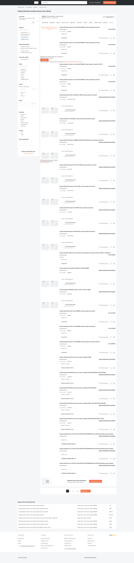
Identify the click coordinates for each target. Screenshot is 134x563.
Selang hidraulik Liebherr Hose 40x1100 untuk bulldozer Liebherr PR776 (35, 527)
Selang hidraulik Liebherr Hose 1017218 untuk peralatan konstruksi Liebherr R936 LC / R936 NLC (85, 252)
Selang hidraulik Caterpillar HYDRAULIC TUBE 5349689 (74, 268)
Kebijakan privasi (45, 540)
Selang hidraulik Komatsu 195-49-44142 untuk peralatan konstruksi (77, 231)
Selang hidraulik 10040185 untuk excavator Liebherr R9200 (75, 289)
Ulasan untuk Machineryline (47, 545)
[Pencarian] (42, 2)
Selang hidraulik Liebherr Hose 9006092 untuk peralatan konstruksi (77, 326)
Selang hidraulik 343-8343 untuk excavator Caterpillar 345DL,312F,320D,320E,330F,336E (83, 403)
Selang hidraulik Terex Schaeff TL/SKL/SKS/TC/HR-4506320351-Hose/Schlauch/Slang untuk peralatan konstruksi (89, 448)
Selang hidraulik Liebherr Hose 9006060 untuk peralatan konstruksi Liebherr (80, 341)
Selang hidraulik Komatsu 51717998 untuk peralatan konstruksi (76, 207)
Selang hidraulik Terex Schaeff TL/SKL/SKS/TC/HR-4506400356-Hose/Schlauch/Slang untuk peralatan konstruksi (89, 463)
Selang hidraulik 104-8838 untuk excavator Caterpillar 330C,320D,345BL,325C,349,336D (83, 372)
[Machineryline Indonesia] (25, 2)
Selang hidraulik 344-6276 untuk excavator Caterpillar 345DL (75, 357)
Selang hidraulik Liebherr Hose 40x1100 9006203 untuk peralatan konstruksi (80, 79)
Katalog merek (44, 547)
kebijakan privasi (67, 61)
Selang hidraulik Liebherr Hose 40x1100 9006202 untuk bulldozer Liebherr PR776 (81, 64)
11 (77, 491)
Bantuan (19, 540)
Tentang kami (21, 538)
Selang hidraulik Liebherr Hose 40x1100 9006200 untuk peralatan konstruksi (80, 27)
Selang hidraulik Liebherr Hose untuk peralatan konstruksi (31, 505)
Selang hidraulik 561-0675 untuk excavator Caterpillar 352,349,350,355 (78, 387)
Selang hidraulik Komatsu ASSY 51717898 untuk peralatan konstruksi (78, 165)
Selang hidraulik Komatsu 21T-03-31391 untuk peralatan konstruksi (77, 186)
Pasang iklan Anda (95, 481)
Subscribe (44, 59)
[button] (110, 38)
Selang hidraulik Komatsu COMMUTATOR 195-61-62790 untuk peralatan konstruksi (81, 140)
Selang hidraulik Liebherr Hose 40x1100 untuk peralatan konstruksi (33, 508)
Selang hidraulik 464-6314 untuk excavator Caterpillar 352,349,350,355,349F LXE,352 (82, 418)
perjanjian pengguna (77, 61)
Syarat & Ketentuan (45, 538)
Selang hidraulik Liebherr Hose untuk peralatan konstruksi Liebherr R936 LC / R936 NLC (38, 518)
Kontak (19, 543)
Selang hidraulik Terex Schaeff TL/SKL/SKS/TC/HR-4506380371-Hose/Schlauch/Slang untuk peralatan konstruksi (89, 434)
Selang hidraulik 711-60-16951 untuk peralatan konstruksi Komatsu (77, 118)
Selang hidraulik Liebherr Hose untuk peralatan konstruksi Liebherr (33, 511)
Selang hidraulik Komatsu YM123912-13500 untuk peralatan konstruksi (78, 95)
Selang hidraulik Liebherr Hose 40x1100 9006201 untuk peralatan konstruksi (80, 42)
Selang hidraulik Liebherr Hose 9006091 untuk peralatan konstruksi (77, 311)
